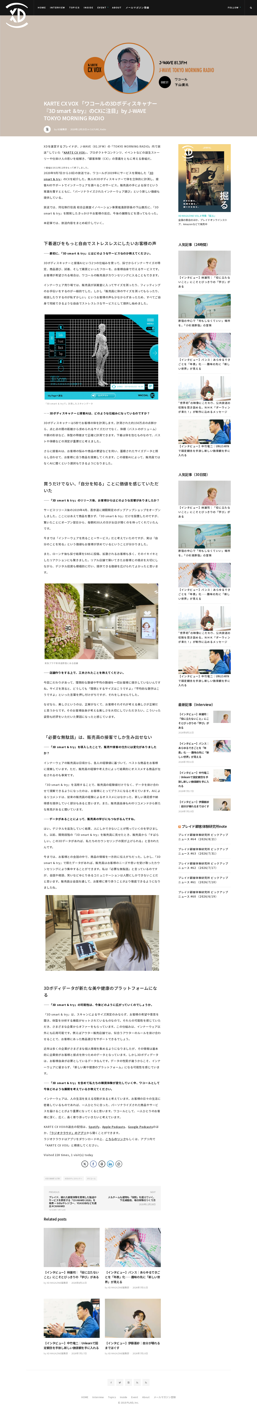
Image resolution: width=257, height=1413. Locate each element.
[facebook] (111, 1382)
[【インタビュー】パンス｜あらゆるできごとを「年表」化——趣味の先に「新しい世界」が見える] (133, 1247)
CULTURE (94, 129)
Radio (103, 129)
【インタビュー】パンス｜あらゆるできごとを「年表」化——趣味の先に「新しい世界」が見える (132, 1277)
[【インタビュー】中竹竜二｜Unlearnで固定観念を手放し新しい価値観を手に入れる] (72, 1318)
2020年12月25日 (78, 129)
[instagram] (128, 1382)
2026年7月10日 (140, 1353)
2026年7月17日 (79, 1353)
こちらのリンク (115, 1139)
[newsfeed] (137, 1382)
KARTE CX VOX (74, 152)
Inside (88, 7)
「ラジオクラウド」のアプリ (68, 1133)
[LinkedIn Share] (110, 1164)
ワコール (91, 1178)
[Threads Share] (102, 1164)
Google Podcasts (140, 1127)
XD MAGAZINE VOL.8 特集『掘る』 (197, 215)
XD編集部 (62, 129)
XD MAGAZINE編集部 (57, 1282)
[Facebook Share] (93, 1164)
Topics (74, 7)
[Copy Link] (119, 1164)
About (117, 7)
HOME (42, 7)
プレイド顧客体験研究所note (204, 826)
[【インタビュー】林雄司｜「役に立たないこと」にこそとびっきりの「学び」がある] (72, 1247)
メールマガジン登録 (137, 7)
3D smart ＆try (53, 1178)
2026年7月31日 (140, 1287)
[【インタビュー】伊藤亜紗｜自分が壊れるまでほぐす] (133, 1318)
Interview (57, 7)
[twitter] (119, 1382)
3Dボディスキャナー (74, 1178)
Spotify (94, 1127)
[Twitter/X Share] (84, 1164)
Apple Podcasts (113, 1127)
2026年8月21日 (79, 1282)
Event (101, 7)
